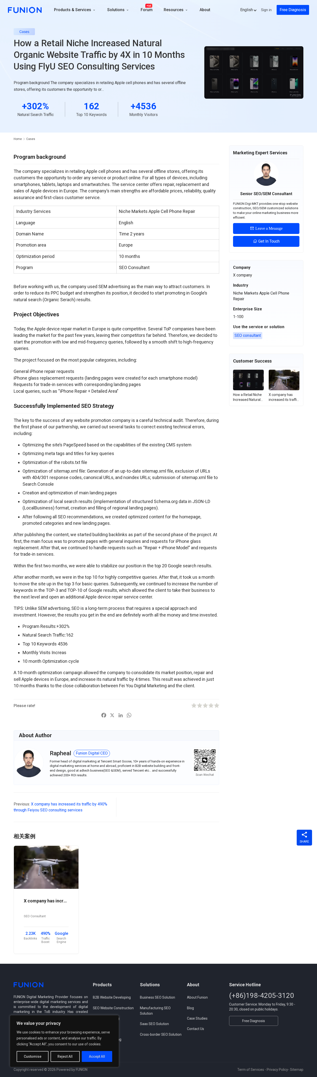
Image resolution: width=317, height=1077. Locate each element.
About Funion (197, 997)
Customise (32, 1056)
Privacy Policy (277, 1070)
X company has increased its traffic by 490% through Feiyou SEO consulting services (46, 901)
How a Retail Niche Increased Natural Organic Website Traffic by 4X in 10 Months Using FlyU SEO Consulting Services (247, 397)
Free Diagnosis (293, 9)
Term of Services (250, 1070)
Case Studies (197, 1018)
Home (18, 139)
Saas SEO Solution (154, 1024)
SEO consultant (248, 335)
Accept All (97, 1056)
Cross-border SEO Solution (161, 1034)
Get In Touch (268, 241)
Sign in (266, 10)
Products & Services (73, 9)
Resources (174, 9)
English (246, 9)
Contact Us (195, 1029)
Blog (190, 1008)
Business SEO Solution (157, 997)
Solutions (116, 9)
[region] (64, 1041)
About (205, 9)
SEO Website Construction (113, 1008)
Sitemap (296, 1070)
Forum (147, 9)
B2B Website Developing (112, 997)
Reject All (65, 1056)
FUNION (81, 1070)
